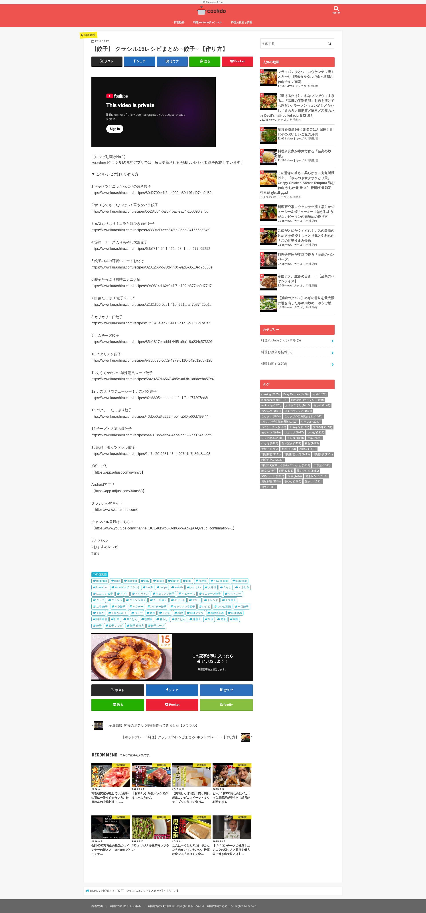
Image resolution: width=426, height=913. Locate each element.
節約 (286, 470)
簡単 (223, 619)
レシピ (206, 606)
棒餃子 (197, 619)
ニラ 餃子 (102, 606)
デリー (196, 600)
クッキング (234, 593)
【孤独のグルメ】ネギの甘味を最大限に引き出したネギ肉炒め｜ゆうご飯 (306, 300)
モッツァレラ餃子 (184, 606)
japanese (241, 580)
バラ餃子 (120, 606)
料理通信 (101, 619)
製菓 (235, 619)
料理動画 (179, 22)
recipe (163, 587)
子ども (166, 613)
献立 (268, 470)
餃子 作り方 (137, 625)
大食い (269, 449)
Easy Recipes (296, 394)
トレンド (212, 600)
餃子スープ (157, 625)
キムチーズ (188, 593)
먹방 (268, 487)
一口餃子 (243, 606)
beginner (101, 580)
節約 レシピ (272, 476)
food (188, 580)
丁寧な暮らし (119, 613)
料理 (180, 613)
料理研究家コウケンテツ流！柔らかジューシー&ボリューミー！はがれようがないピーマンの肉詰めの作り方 (306, 211)
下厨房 (295, 438)
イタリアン (142, 593)
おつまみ (271, 410)
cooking (132, 580)
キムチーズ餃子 (211, 593)
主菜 (314, 438)
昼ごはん (132, 619)
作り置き (291, 443)
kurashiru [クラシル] (127, 587)
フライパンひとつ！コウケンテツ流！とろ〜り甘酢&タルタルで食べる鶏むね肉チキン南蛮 (306, 76)
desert (160, 580)
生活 (210, 619)
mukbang (271, 405)
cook (117, 580)
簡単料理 (271, 481)
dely (146, 580)
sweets (179, 587)
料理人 (308, 449)
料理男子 (323, 454)
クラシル (116, 600)
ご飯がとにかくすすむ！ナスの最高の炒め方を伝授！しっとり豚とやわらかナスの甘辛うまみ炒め (306, 235)
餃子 (99, 625)
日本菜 (322, 465)
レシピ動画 (224, 606)
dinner (175, 580)
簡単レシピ (316, 476)
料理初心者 (217, 613)
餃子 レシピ (116, 625)
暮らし (164, 619)
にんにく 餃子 (104, 593)
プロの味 (322, 427)
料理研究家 (272, 459)
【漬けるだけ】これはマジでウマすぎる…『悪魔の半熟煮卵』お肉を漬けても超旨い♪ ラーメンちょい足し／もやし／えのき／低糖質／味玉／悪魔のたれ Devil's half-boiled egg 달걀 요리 (297, 105)
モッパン (271, 432)
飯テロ (313, 481)
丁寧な (100, 613)
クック (100, 600)
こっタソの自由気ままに (303, 416)
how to (203, 580)
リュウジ (294, 432)
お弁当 (212, 587)
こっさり (271, 416)
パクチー (138, 606)
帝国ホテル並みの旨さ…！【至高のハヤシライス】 (306, 278)
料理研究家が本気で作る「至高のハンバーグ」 (306, 257)
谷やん (292, 481)
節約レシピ (308, 470)
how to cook (221, 580)
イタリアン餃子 (165, 593)
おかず (322, 405)
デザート (179, 600)
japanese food (274, 400)
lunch (149, 587)
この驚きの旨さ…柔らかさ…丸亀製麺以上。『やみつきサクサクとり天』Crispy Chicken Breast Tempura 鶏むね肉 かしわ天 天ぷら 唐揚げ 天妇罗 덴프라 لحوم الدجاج (297, 182)
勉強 (152, 613)
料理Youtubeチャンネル (207, 22)
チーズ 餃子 (160, 600)
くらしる (244, 587)
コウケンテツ (273, 427)
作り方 (139, 613)
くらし (227, 587)
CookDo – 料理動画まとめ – (212, 906)
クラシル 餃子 (137, 600)
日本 (116, 619)
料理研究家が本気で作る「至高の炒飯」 (304, 153)
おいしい (195, 587)
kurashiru (102, 587)
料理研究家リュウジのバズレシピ (285, 465)
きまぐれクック (298, 410)
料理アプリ (196, 613)
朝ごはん (180, 619)
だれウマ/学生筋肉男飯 (279, 421)
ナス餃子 (230, 600)
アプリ (124, 593)
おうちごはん (297, 405)
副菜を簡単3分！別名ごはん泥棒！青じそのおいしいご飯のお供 (305, 132)
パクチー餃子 (158, 606)
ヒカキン (299, 427)
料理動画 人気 (297, 454)
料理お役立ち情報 (241, 22)
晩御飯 (148, 619)
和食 (312, 443)
